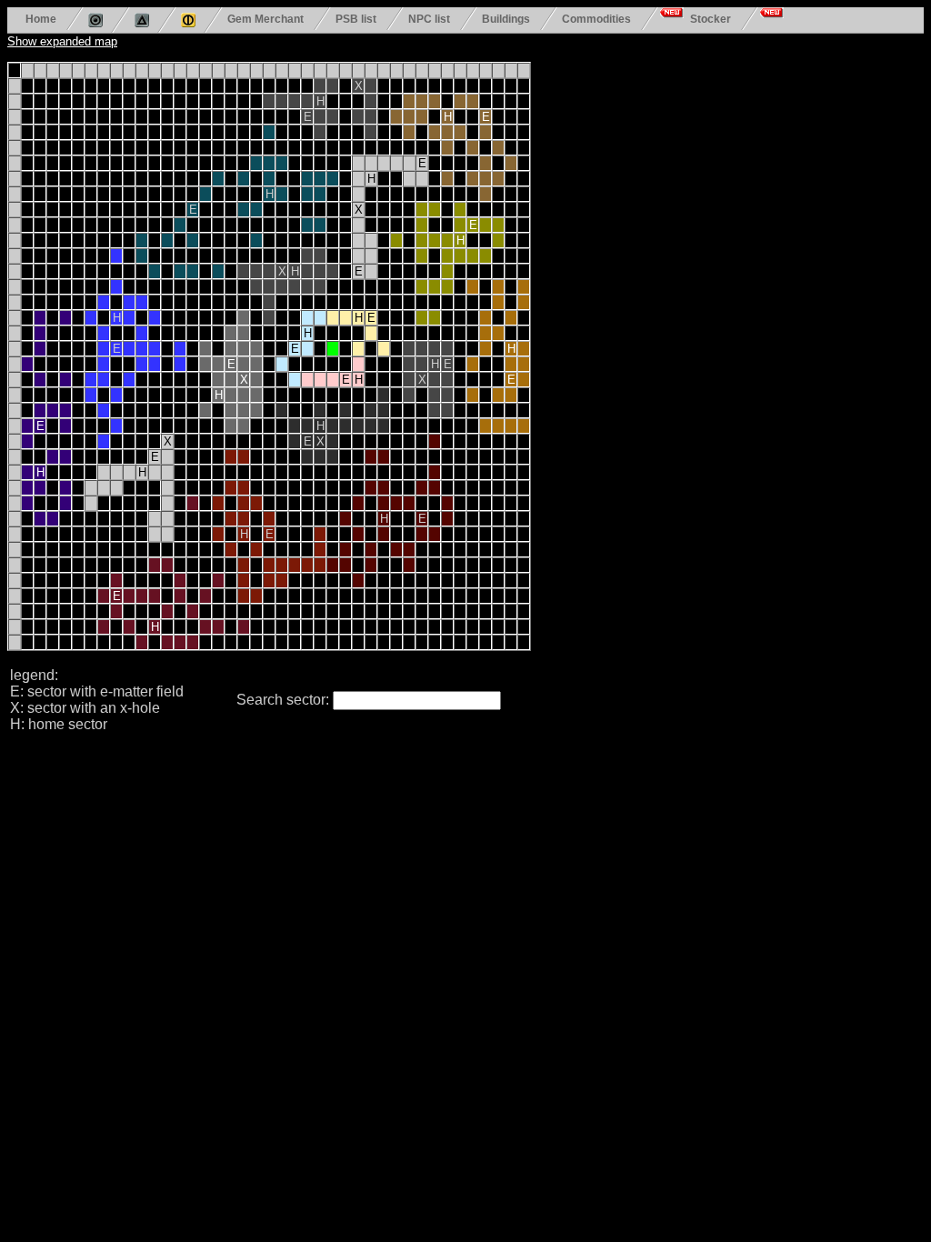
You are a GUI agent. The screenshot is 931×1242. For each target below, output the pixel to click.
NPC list (429, 19)
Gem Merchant (265, 19)
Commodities (596, 19)
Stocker (710, 19)
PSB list (355, 19)
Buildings (506, 19)
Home (40, 19)
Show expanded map (62, 41)
